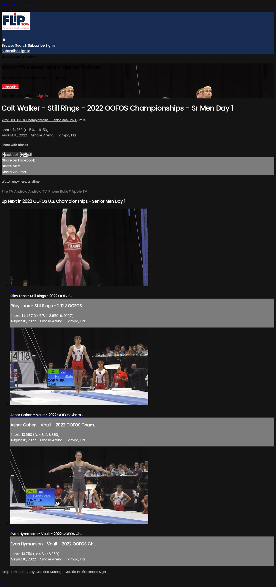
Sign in (51, 45)
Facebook (11, 154)
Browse (8, 45)
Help (6, 571)
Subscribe (10, 86)
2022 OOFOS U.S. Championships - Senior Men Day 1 (39, 120)
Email (27, 154)
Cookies (43, 571)
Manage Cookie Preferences (74, 571)
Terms (16, 571)
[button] (4, 39)
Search (21, 45)
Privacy (29, 571)
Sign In (24, 50)
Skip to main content (19, 4)
